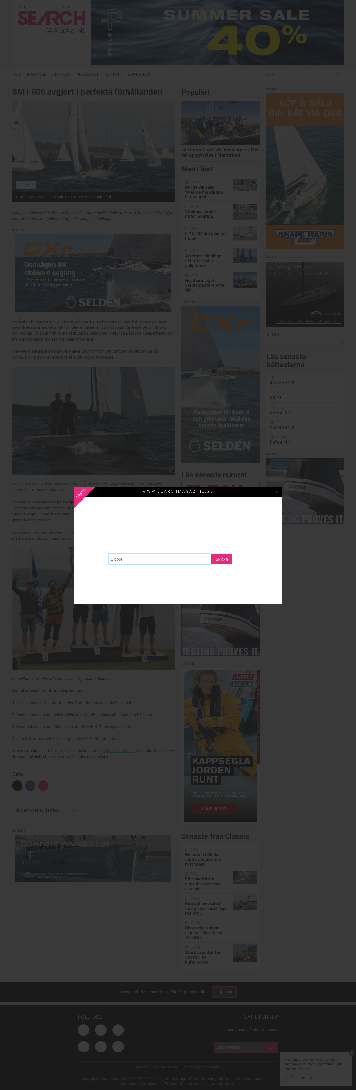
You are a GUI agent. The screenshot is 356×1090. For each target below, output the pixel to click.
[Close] (277, 492)
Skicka (222, 559)
